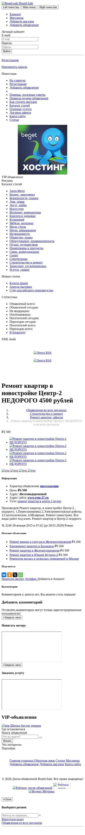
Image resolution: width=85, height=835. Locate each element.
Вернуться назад (13, 819)
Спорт (13, 255)
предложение (49, 486)
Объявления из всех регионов (22, 822)
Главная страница (21, 760)
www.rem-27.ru (38, 497)
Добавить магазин (21, 21)
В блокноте (17, 332)
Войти (6, 51)
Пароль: (7, 43)
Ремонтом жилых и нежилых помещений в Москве (44, 558)
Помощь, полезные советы (27, 94)
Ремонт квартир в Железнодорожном (34, 550)
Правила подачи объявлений (28, 98)
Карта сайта (17, 116)
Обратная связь (44, 760)
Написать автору (13, 579)
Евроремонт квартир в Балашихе (31, 546)
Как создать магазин (23, 102)
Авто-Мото (17, 191)
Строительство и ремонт (26, 262)
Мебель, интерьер (21, 223)
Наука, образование (22, 230)
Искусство (16, 208)
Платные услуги (20, 109)
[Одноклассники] (9, 574)
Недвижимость (19, 234)
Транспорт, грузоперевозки (27, 266)
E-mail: (6, 35)
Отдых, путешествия (23, 244)
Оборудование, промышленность (31, 241)
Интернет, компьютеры (25, 212)
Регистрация (10, 60)
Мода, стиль (17, 226)
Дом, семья (16, 201)
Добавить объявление (24, 25)
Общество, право (21, 237)
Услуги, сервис (19, 269)
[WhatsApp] (20, 574)
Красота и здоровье (22, 216)
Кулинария (16, 219)
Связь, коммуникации (24, 251)
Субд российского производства (31, 290)
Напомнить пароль (14, 67)
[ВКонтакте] (4, 574)
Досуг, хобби (18, 205)
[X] (15, 574)
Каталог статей (19, 105)
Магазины (17, 17)
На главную (17, 80)
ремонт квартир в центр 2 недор (39, 501)
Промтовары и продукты (26, 248)
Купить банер (18, 283)
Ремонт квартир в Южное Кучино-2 (33, 555)
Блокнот (15, 14)
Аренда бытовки (20, 286)
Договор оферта (20, 112)
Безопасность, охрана (23, 198)
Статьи (14, 119)
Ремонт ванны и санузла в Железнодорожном (40, 541)
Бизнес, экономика (22, 194)
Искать (7, 740)
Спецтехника (18, 259)
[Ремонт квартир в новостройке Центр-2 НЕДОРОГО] (46, 442)
